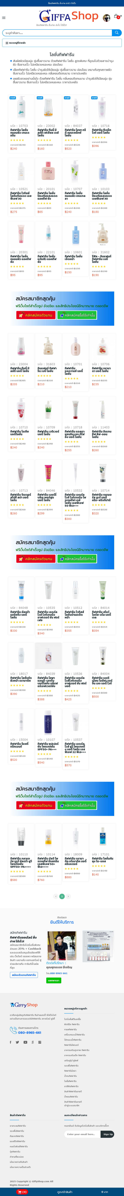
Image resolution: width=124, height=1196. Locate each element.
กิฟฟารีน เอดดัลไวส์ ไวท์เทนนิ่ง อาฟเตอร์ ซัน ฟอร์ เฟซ (48, 616)
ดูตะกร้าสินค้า (64, 1192)
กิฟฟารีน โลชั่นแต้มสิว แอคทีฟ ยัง (47, 259)
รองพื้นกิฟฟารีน (71, 1065)
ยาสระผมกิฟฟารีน (18, 1125)
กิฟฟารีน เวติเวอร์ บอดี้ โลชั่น (48, 433)
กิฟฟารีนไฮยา (70, 1070)
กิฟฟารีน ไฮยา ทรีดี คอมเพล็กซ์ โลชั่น (75, 133)
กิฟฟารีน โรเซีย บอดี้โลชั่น (19, 433)
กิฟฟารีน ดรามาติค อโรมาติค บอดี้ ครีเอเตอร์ (75, 861)
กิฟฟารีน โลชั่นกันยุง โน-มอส (102, 860)
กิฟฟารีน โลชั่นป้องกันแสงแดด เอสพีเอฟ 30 (102, 196)
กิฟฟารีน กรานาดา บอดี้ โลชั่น (101, 369)
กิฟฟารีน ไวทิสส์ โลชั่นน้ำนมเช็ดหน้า (74, 615)
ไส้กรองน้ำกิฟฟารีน (72, 1039)
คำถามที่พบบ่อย (17, 1156)
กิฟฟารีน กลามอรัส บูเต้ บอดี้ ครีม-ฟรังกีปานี (102, 497)
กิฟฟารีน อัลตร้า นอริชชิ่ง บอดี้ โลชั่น (20, 615)
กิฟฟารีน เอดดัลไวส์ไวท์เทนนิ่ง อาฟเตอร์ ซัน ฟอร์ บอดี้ (75, 682)
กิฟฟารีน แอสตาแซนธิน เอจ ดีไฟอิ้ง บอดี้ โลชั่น (75, 434)
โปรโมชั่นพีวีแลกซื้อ (72, 1019)
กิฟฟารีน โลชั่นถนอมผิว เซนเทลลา (75, 196)
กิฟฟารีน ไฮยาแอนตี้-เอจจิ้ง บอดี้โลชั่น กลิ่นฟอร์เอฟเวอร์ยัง (48, 682)
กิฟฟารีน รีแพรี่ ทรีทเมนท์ (19, 745)
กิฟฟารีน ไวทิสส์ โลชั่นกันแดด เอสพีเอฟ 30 (20, 196)
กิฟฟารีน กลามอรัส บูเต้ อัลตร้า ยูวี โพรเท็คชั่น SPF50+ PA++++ (21, 862)
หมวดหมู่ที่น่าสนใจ (17, 43)
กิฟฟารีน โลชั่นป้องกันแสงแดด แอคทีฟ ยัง (47, 196)
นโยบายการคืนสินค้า (19, 1162)
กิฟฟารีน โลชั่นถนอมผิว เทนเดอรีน (19, 133)
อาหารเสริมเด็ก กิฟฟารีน (75, 1055)
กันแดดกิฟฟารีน (17, 1136)
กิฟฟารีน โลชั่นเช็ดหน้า (73, 258)
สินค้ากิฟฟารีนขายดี (73, 1091)
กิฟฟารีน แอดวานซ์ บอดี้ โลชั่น (74, 371)
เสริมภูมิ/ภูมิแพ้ (71, 1060)
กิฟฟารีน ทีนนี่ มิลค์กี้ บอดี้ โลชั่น (19, 369)
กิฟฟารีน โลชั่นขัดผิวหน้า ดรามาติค (21, 679)
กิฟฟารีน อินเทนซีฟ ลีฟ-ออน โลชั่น (101, 434)
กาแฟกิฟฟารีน (70, 1029)
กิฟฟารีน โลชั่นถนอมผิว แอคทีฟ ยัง (20, 259)
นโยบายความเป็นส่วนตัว (20, 1167)
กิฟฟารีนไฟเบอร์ (71, 1045)
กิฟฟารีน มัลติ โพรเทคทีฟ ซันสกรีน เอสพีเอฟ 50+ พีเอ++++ (48, 862)
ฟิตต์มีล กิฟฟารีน (71, 1024)
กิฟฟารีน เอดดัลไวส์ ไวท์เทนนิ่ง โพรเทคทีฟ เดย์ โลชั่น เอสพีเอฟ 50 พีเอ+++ (75, 500)
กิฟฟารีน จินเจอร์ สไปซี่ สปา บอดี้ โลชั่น (20, 497)
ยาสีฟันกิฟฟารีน (71, 1086)
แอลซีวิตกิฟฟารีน (17, 1141)
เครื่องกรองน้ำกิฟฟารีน (74, 1034)
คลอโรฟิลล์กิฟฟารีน (19, 1146)
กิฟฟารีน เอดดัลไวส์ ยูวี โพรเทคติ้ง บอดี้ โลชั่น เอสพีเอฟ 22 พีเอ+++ (75, 748)
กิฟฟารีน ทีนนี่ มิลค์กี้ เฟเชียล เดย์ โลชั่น (48, 133)
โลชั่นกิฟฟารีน (70, 1081)
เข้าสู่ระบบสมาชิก (71, 1105)
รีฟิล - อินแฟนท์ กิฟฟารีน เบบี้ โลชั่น (101, 259)
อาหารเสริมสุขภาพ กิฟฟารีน (76, 1050)
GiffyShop (38, 1181)
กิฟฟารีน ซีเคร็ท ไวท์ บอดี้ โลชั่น (101, 131)
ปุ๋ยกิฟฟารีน (15, 1151)
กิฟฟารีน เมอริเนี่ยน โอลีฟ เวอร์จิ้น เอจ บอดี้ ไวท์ (102, 681)
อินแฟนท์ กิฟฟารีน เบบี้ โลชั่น (47, 369)
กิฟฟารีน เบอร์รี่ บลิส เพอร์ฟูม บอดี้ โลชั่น (47, 497)
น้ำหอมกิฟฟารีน (71, 1096)
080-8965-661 (58, 973)
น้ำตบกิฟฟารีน (70, 1076)
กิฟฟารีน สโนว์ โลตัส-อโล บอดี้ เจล (101, 615)
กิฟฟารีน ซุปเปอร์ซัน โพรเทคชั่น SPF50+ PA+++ (48, 747)
